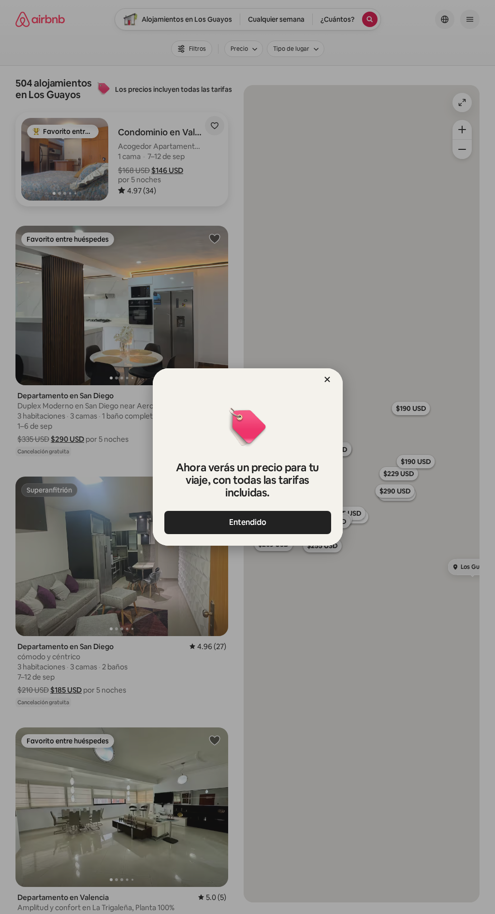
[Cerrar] (327, 379)
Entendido (247, 522)
